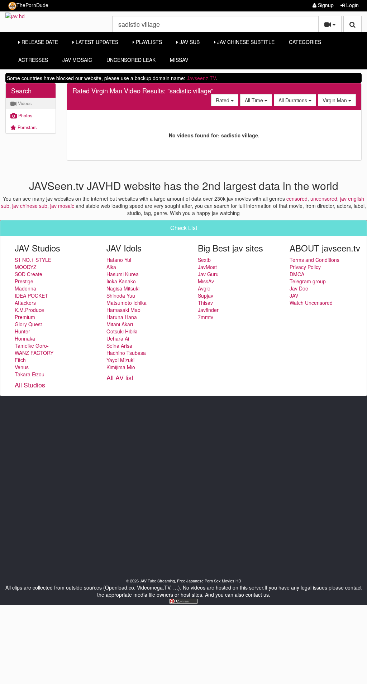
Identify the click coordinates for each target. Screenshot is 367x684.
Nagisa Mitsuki (122, 288)
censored (297, 198)
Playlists (148, 41)
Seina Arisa (119, 345)
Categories (305, 41)
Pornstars (26, 127)
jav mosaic (62, 205)
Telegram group (308, 281)
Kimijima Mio (120, 367)
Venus (22, 367)
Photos (24, 115)
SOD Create (28, 274)
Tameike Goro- (32, 345)
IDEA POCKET (31, 295)
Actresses (33, 59)
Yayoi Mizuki (120, 359)
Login (352, 5)
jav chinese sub (29, 205)
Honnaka (25, 338)
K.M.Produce (29, 309)
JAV (294, 295)
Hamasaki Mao (123, 309)
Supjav (205, 295)
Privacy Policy (305, 266)
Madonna (25, 288)
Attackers (25, 302)
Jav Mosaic (77, 59)
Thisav (205, 302)
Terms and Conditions (314, 259)
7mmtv (205, 317)
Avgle (204, 288)
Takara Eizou (29, 374)
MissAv (179, 59)
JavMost (207, 266)
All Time (254, 100)
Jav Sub (189, 41)
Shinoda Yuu (120, 295)
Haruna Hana (121, 317)
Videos (24, 103)
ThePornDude (32, 5)
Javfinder (208, 309)
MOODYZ (26, 266)
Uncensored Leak (131, 59)
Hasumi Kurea (122, 274)
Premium (25, 317)
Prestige (24, 281)
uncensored (323, 198)
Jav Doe (299, 288)
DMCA (297, 274)
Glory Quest (28, 324)
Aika (111, 266)
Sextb (204, 259)
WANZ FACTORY (34, 352)
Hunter (22, 331)
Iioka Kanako (121, 281)
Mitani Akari (119, 324)
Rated (223, 100)
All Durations (293, 100)
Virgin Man (335, 100)
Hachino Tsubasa (126, 352)
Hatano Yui (118, 259)
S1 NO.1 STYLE (33, 259)
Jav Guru (208, 274)
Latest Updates (96, 41)
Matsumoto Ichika (126, 302)
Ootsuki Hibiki (121, 331)
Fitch (20, 359)
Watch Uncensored (311, 302)
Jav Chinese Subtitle (245, 41)
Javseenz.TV (201, 78)
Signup (325, 5)
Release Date (39, 41)
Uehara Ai (117, 338)
